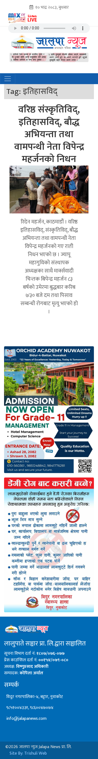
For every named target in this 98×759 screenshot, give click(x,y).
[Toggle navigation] (7, 78)
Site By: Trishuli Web (28, 753)
